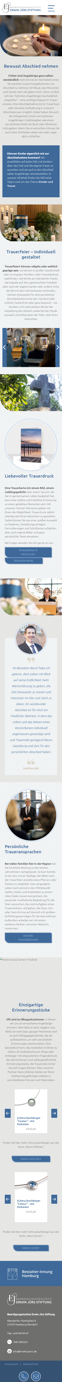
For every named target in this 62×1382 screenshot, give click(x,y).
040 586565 (21, 1341)
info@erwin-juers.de (25, 1351)
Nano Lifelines (30, 1158)
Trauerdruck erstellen (28, 552)
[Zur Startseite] (22, 7)
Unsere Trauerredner (28, 937)
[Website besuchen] (12, 1274)
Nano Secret (31, 1247)
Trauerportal (24, 560)
